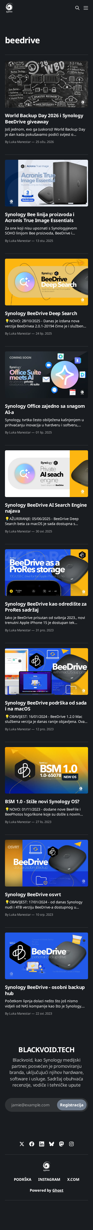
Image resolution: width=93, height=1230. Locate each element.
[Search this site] (77, 8)
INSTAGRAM (49, 1179)
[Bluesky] (51, 1143)
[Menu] (86, 8)
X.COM (73, 1179)
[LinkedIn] (41, 1143)
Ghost (57, 1190)
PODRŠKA (22, 1179)
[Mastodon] (61, 1143)
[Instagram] (71, 1143)
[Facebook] (31, 1143)
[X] (21, 1143)
